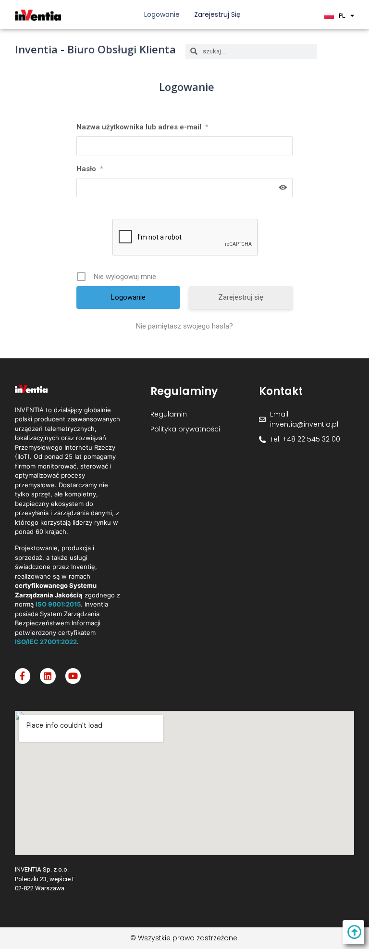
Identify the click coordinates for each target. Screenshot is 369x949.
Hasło (89, 168)
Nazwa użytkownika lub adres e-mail (142, 127)
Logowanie (162, 14)
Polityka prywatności (185, 429)
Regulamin (168, 414)
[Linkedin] (47, 675)
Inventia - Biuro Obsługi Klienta (95, 49)
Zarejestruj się (217, 14)
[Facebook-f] (22, 675)
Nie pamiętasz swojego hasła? (184, 326)
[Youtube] (73, 675)
